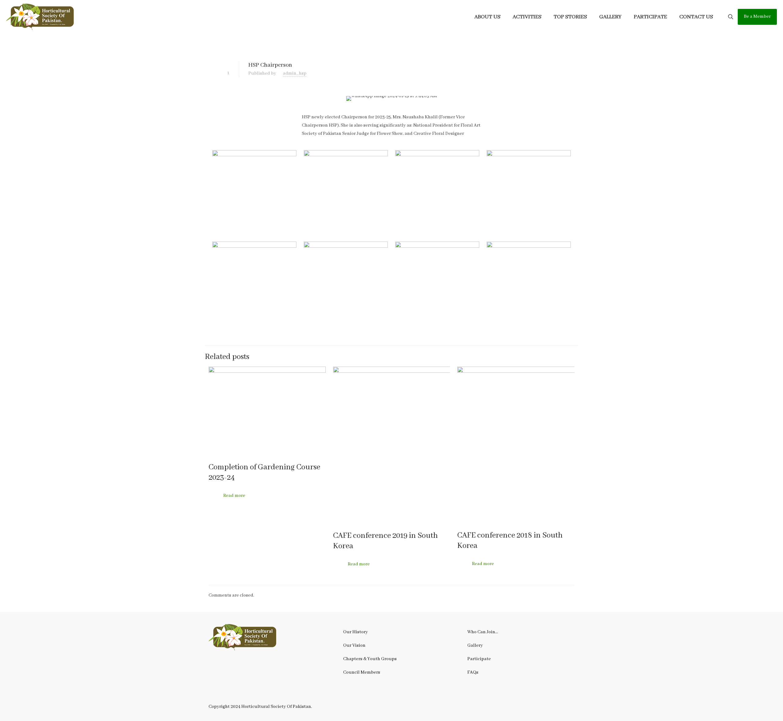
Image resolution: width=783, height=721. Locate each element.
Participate (479, 659)
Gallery (475, 645)
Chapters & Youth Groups (370, 659)
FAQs (472, 672)
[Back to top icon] (753, 708)
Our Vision (354, 645)
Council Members (361, 672)
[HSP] (40, 17)
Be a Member (757, 16)
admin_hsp (294, 73)
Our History (355, 632)
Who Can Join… (482, 632)
